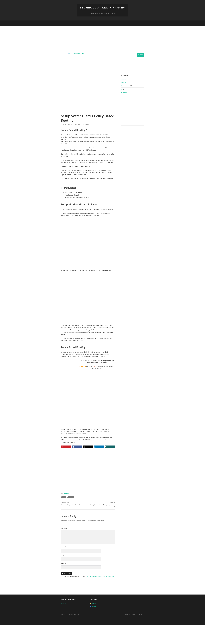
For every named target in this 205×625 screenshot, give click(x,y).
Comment (64, 528)
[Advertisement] (102, 37)
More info (99, 368)
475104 (89, 366)
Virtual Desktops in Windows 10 (70, 504)
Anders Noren (135, 614)
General (83, 23)
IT (68, 23)
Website (63, 563)
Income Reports (125, 85)
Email (63, 555)
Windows (66, 493)
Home (62, 23)
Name (63, 547)
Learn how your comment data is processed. (100, 576)
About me (92, 23)
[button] (66, 447)
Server (64, 497)
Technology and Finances (102, 7)
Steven (77, 124)
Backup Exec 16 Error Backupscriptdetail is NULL (102, 504)
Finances (75, 23)
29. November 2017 (67, 124)
